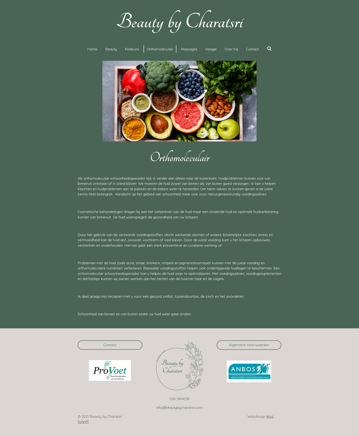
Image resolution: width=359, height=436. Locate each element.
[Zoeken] (269, 48)
